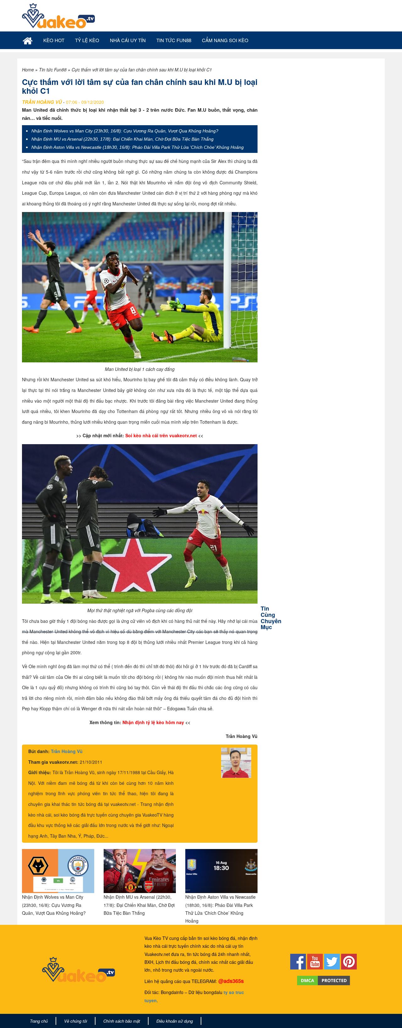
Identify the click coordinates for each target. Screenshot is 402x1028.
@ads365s (231, 981)
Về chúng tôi (75, 1021)
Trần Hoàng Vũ (67, 751)
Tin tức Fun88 (173, 40)
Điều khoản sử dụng (174, 1021)
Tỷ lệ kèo (87, 40)
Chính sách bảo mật (121, 1021)
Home (28, 69)
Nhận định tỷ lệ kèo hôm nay (153, 722)
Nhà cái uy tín (128, 40)
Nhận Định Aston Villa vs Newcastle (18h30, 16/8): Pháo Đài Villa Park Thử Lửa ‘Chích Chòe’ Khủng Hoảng (137, 147)
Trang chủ (39, 1021)
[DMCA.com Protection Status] (323, 979)
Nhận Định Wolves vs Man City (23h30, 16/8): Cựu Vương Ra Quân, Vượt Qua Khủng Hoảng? (124, 130)
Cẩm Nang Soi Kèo (225, 40)
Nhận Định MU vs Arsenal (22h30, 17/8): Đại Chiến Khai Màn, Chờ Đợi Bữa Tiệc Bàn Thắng (122, 139)
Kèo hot (53, 40)
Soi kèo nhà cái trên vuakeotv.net (161, 435)
